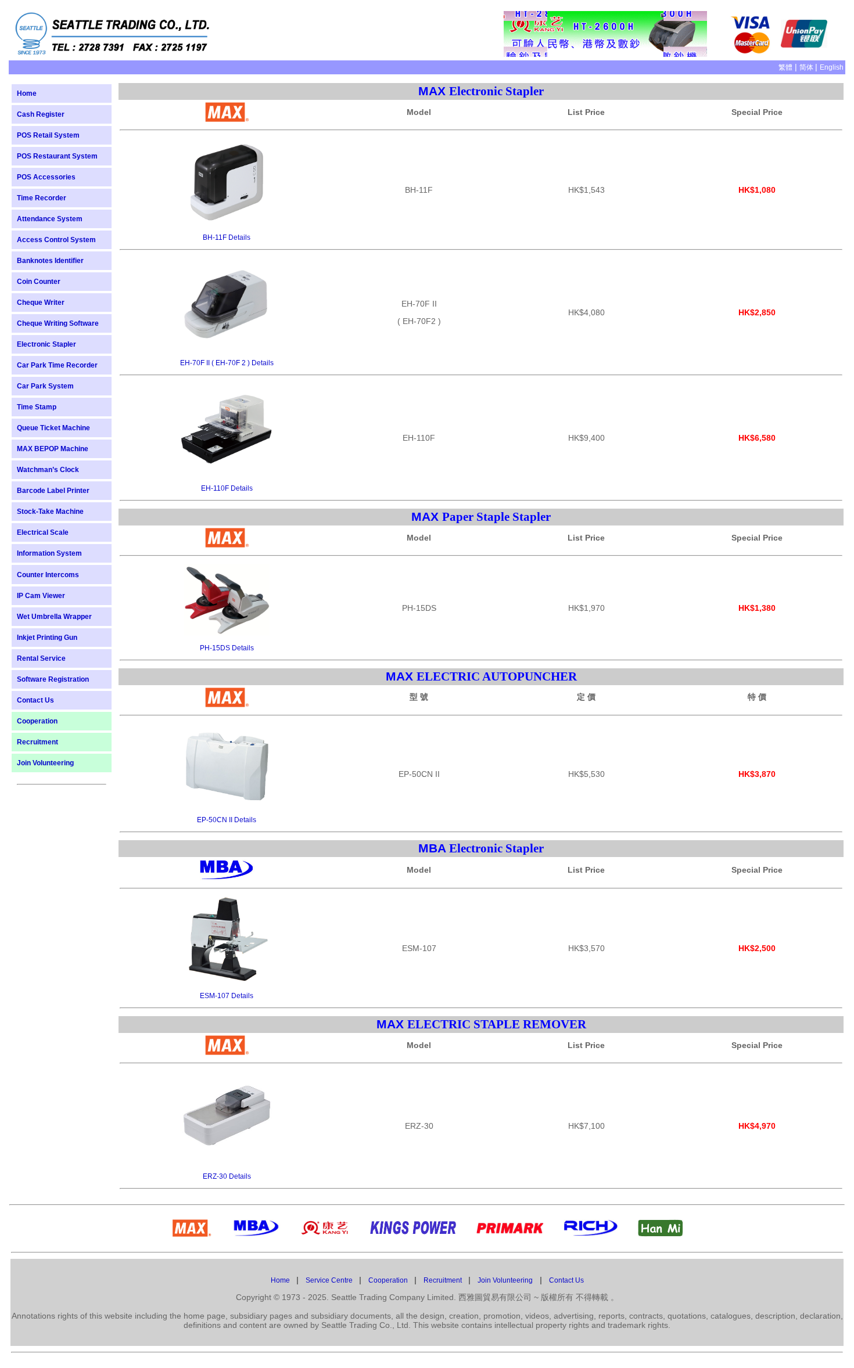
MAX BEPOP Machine (52, 449)
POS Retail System (48, 135)
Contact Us (35, 700)
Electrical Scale (43, 532)
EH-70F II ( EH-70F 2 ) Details (227, 363)
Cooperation (37, 721)
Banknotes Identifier (50, 261)
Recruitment (37, 742)
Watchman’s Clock (48, 470)
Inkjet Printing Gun (47, 637)
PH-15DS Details (227, 648)
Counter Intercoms (48, 575)
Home (27, 93)
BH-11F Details (226, 237)
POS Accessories (46, 177)
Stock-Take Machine (50, 511)
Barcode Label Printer (53, 491)
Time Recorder (41, 198)
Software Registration (53, 679)
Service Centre (330, 1280)
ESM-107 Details (226, 996)
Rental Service (41, 658)
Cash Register (40, 114)
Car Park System (45, 386)
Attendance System (49, 219)
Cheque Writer (40, 302)
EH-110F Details (227, 488)
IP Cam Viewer (41, 596)
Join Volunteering (45, 763)
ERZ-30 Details (227, 1176)
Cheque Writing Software (58, 323)
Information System (49, 553)
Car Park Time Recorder (57, 365)
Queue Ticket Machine (53, 428)
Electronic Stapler (46, 344)
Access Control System (56, 240)
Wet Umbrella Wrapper (54, 617)
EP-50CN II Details (226, 820)
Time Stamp (36, 407)
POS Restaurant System (57, 156)
